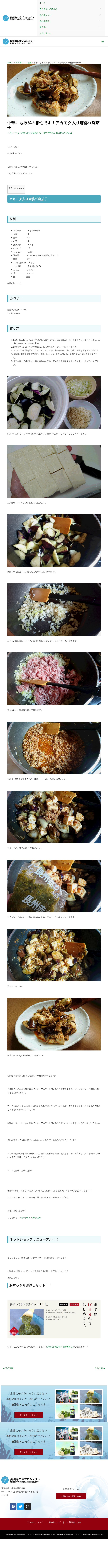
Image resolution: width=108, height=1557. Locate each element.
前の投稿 (8, 1368)
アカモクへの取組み (48, 9)
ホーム (42, 3)
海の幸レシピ (45, 15)
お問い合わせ (45, 33)
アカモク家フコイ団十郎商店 (60, 1346)
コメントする (13, 132)
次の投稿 (100, 1368)
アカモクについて (35, 1522)
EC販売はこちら (74, 1522)
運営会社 (43, 27)
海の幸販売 (44, 21)
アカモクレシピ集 (29, 132)
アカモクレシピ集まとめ (30, 1217)
